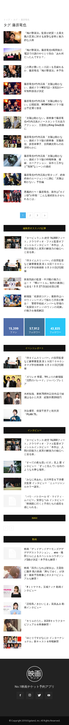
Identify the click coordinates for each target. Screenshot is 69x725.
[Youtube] (48, 695)
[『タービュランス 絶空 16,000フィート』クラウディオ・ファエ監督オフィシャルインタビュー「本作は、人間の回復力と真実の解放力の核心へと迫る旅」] (12, 242)
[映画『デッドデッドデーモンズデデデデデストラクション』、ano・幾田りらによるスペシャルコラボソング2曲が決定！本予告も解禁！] (12, 553)
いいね (14, 319)
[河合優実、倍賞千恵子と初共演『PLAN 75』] (12, 415)
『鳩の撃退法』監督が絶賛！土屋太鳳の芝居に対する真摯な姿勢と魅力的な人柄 (44, 36)
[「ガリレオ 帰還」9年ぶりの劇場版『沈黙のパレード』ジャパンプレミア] (12, 381)
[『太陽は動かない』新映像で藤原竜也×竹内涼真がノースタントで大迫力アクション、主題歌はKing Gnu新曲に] (12, 122)
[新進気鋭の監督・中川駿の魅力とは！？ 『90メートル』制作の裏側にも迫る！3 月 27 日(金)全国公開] (12, 284)
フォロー (34, 319)
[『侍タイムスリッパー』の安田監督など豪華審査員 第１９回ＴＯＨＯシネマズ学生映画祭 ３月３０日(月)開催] (12, 265)
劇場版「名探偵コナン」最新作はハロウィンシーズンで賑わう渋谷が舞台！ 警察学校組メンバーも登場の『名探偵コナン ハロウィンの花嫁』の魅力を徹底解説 (44, 303)
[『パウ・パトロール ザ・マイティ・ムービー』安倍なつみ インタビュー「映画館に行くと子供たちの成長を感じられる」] (12, 501)
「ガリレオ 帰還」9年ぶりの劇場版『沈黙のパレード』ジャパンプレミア (44, 380)
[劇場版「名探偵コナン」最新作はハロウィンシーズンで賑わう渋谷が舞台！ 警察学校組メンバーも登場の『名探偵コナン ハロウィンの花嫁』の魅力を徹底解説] (12, 301)
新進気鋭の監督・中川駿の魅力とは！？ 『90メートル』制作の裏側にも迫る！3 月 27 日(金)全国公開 (44, 283)
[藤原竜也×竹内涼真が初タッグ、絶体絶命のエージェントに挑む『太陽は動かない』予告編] (12, 179)
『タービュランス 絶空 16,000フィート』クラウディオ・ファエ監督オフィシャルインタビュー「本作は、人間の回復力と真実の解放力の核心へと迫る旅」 (44, 244)
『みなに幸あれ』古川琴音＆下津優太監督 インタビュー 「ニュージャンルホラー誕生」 (44, 483)
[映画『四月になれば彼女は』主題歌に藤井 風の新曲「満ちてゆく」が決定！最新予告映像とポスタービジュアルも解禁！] (12, 572)
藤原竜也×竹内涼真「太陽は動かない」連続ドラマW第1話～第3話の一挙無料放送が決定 (44, 87)
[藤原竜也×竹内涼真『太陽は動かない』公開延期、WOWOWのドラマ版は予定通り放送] (12, 105)
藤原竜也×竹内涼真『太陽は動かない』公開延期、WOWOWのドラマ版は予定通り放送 (44, 104)
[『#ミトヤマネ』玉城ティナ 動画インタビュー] (12, 591)
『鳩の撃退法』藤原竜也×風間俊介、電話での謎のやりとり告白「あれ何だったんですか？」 (44, 53)
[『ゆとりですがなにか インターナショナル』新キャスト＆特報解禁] (12, 642)
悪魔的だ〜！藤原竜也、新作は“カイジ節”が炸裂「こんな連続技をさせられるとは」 (44, 195)
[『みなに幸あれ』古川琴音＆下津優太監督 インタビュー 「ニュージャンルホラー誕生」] (12, 484)
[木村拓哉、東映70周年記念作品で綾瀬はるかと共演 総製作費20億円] (12, 398)
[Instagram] (29, 695)
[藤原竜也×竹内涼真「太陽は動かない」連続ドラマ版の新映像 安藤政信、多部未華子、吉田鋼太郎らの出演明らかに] (12, 141)
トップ (7, 19)
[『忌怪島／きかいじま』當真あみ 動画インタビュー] (12, 608)
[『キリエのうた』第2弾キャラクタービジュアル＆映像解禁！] (12, 625)
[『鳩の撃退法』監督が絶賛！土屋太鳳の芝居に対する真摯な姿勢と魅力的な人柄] (12, 37)
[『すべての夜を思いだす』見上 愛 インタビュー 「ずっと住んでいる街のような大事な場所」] (12, 467)
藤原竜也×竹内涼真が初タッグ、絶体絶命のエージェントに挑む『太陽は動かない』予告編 (44, 178)
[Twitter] (39, 695)
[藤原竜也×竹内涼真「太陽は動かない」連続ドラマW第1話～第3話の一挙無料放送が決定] (12, 88)
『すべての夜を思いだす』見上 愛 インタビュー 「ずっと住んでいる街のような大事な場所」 (44, 466)
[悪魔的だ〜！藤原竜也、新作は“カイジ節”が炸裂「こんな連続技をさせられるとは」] (12, 196)
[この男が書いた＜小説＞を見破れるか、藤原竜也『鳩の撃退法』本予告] (12, 71)
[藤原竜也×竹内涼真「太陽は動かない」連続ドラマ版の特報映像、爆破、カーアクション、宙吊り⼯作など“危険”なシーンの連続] (12, 160)
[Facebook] (20, 695)
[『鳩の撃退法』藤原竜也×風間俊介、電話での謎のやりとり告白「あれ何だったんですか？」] (12, 54)
